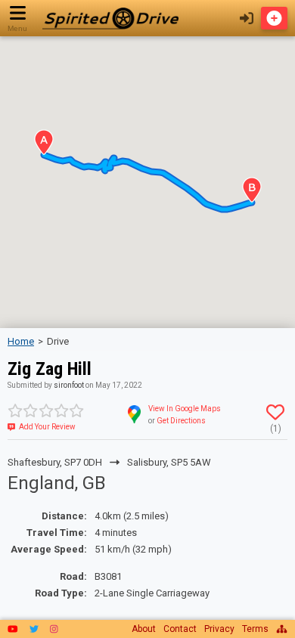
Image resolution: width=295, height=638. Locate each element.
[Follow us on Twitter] (34, 628)
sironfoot (69, 385)
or (177, 421)
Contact (180, 629)
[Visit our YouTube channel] (13, 628)
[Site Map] (281, 629)
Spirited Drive (110, 18)
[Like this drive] (275, 412)
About (144, 629)
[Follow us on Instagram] (54, 628)
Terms (255, 629)
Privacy (219, 629)
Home (21, 341)
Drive (58, 341)
